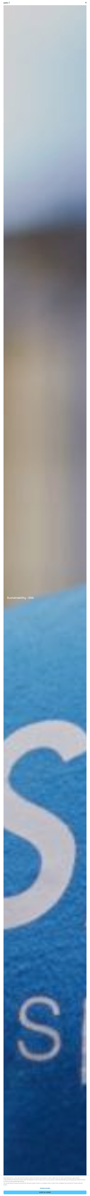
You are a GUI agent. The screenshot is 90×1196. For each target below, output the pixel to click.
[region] (45, 1185)
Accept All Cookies (45, 1192)
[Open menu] (85, 2)
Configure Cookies (45, 1188)
